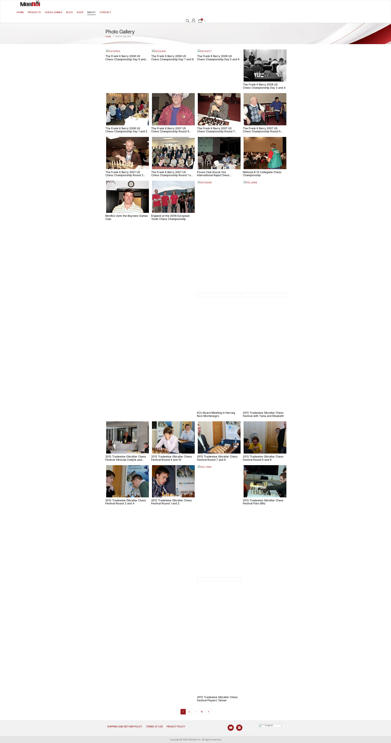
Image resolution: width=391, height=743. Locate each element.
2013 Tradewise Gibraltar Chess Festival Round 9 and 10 (171, 458)
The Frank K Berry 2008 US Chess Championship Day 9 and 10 (125, 59)
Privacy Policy (176, 726)
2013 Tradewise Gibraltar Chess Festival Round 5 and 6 (263, 458)
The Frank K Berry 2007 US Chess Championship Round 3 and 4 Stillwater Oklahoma (124, 175)
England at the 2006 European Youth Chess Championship (170, 217)
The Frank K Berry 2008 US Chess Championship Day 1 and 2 (126, 130)
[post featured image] (113, 51)
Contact (105, 12)
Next (208, 711)
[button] (187, 21)
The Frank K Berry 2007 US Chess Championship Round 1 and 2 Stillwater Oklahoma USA (172, 175)
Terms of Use (154, 726)
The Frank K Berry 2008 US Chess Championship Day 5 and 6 (218, 57)
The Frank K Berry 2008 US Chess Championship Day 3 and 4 (264, 86)
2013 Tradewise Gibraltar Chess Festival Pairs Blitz (263, 502)
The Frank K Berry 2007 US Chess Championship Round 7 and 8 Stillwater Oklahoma (216, 131)
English (268, 725)
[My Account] (193, 20)
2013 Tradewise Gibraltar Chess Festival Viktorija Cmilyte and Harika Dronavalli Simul (125, 459)
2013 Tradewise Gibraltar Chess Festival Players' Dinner (217, 699)
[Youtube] (231, 728)
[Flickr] (239, 728)
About (91, 12)
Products (34, 12)
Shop (80, 12)
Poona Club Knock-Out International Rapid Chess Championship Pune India (213, 175)
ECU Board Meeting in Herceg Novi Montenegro (216, 414)
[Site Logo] (30, 3)
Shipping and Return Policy (124, 726)
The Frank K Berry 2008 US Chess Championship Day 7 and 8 (172, 57)
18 (202, 711)
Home (20, 12)
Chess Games (53, 12)
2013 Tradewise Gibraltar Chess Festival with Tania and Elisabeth (263, 414)
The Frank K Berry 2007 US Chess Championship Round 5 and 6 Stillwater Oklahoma (262, 131)
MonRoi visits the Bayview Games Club (126, 217)
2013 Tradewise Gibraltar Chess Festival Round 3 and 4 (125, 502)
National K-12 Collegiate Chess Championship (262, 174)
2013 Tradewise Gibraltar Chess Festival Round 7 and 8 (217, 458)
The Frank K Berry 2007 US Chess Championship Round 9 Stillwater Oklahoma (170, 131)
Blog (69, 12)
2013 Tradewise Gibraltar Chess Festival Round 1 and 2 (171, 502)
